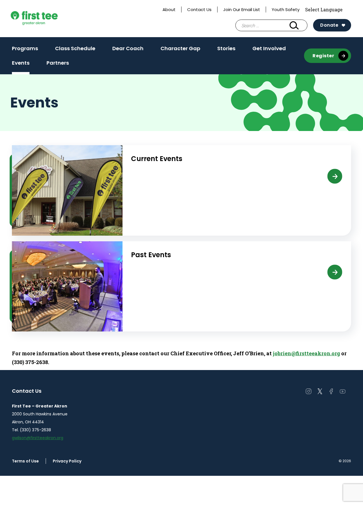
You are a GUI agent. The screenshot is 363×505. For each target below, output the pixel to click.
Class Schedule (75, 48)
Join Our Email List (241, 9)
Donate (329, 25)
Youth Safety (285, 9)
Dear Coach (127, 48)
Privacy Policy (67, 461)
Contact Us (199, 9)
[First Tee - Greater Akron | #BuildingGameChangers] (45, 18)
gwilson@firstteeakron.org (37, 438)
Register (323, 55)
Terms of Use (25, 461)
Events (20, 62)
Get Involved (269, 48)
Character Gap (180, 48)
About (169, 9)
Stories (226, 48)
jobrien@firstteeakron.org (306, 353)
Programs (25, 48)
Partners (58, 62)
